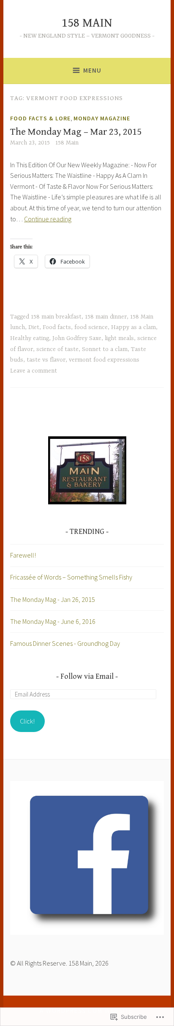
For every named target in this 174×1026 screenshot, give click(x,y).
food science (91, 327)
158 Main (67, 142)
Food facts (57, 327)
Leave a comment (33, 370)
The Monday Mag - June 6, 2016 (52, 621)
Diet (33, 327)
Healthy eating (29, 338)
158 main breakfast (56, 316)
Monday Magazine (101, 118)
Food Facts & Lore (40, 118)
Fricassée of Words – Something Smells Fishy (71, 577)
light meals (119, 338)
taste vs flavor (46, 360)
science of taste (57, 349)
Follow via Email (87, 676)
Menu (92, 70)
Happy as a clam (133, 327)
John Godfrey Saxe (76, 338)
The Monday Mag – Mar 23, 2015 (75, 132)
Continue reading (47, 219)
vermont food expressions (104, 360)
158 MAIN (87, 23)
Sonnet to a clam (105, 349)
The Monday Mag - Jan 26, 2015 (52, 599)
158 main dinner (106, 316)
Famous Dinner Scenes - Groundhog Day (65, 643)
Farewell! (23, 555)
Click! (27, 721)
